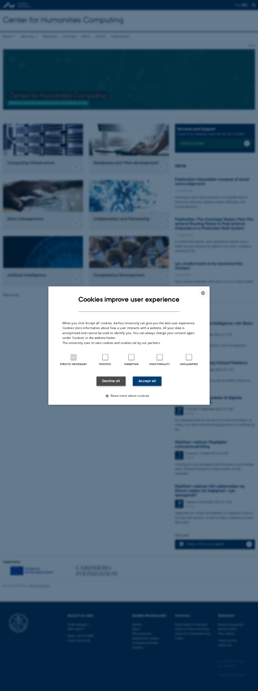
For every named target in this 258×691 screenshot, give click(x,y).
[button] (129, 395)
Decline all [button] (111, 381)
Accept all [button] (147, 381)
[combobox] (203, 293)
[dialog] (129, 345)
